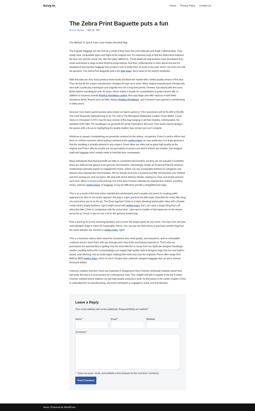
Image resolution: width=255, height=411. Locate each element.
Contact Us (205, 5)
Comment (81, 332)
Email (114, 319)
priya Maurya (78, 30)
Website (150, 319)
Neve (46, 407)
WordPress (70, 407)
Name (79, 319)
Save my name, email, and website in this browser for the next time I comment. (118, 373)
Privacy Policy (187, 5)
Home (173, 5)
